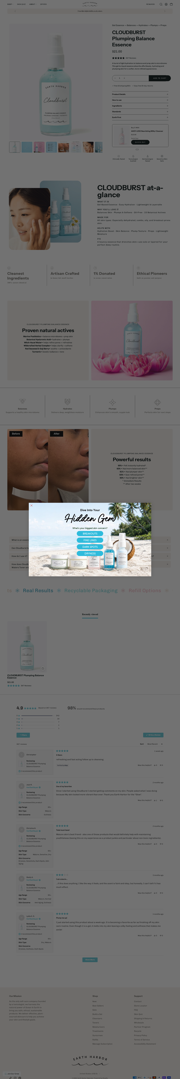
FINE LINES (90, 540)
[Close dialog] (31, 505)
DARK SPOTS (90, 546)
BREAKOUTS (90, 533)
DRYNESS (90, 553)
